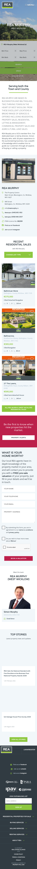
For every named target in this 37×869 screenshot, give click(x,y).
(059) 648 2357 (14, 217)
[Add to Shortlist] (32, 266)
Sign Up (18, 807)
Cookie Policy (18, 854)
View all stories (18, 739)
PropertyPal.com (18, 864)
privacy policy (14, 532)
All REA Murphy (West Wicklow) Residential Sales (18, 408)
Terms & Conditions (18, 857)
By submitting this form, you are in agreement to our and (19, 530)
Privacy (18, 860)
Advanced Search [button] (17, 76)
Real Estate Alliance (18, 849)
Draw (18, 71)
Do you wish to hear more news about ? (17, 540)
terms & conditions (26, 530)
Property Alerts (18, 438)
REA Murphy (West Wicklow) (15, 44)
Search (18, 64)
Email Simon (11, 619)
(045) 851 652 (13, 212)
